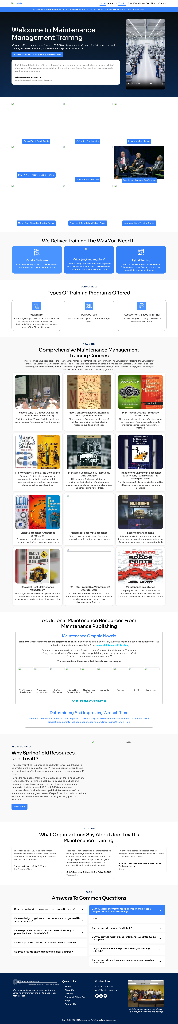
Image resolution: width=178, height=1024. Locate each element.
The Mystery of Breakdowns (25, 691)
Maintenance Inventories (140, 587)
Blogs (154, 3)
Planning (120, 690)
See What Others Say (138, 3)
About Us (112, 3)
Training (122, 3)
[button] (49, 909)
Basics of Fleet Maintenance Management (37, 588)
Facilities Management (140, 532)
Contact (162, 3)
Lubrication (105, 690)
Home (103, 3)
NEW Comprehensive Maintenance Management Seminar (89, 414)
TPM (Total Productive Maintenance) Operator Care (89, 588)
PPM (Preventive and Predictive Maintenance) (140, 414)
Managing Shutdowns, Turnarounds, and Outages (89, 474)
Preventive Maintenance (41, 691)
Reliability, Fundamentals (73, 691)
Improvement (152, 690)
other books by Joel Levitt (89, 700)
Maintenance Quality (89, 691)
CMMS (136, 690)
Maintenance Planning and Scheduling (37, 472)
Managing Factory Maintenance (89, 532)
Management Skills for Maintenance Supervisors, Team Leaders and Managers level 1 (140, 475)
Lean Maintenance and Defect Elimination (37, 534)
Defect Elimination (57, 691)
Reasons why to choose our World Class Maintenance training (38, 414)
